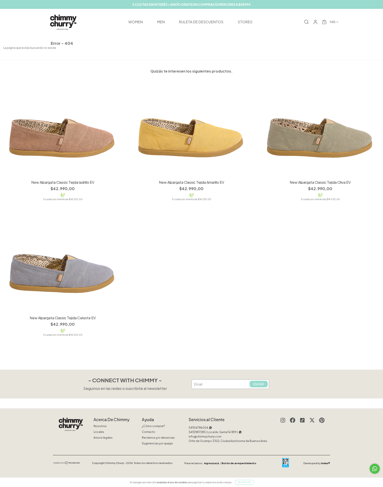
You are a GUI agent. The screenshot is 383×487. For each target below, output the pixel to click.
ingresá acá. (212, 463)
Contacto (148, 432)
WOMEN (135, 22)
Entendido (244, 482)
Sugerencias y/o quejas (157, 443)
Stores (245, 22)
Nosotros (100, 426)
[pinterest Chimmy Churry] (322, 420)
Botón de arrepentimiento (239, 463)
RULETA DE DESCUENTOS (201, 22)
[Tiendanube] (67, 463)
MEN (161, 22)
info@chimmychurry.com (205, 436)
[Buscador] (306, 22)
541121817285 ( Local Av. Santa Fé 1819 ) (213, 432)
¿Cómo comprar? (153, 426)
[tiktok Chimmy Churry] (302, 420)
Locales (99, 432)
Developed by (316, 463)
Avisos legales (103, 437)
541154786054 (198, 427)
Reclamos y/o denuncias (158, 437)
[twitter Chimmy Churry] (312, 420)
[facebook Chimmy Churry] (292, 420)
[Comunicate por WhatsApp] (375, 469)
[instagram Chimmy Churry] (283, 420)
